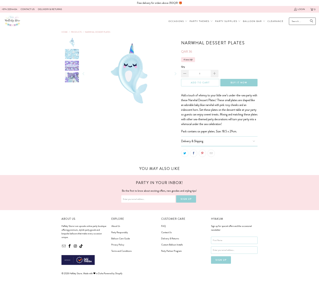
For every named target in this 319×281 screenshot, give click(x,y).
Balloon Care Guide (120, 238)
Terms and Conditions (121, 251)
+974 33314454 (9, 9)
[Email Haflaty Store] (63, 246)
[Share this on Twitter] (184, 153)
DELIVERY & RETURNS (50, 9)
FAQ (163, 226)
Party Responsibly (119, 232)
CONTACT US (28, 9)
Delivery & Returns (170, 238)
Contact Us (166, 232)
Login (301, 9)
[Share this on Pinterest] (202, 153)
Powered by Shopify (113, 273)
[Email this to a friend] (211, 153)
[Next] (175, 74)
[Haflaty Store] (12, 21)
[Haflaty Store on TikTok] (81, 246)
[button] (201, 21)
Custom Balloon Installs (172, 244)
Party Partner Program (171, 251)
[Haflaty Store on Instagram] (75, 246)
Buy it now (239, 82)
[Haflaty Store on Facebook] (69, 246)
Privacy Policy (117, 244)
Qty (183, 66)
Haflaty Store (76, 273)
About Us (115, 226)
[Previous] (83, 74)
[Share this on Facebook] (193, 153)
